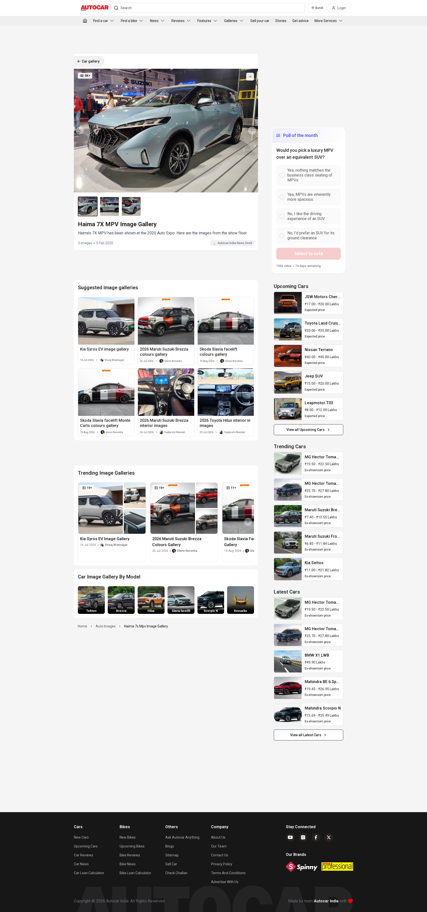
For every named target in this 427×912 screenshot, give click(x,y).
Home (82, 626)
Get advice (300, 21)
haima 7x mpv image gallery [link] (146, 626)
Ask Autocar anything (182, 837)
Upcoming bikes (132, 846)
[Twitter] (328, 837)
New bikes (128, 837)
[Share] (250, 77)
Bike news (128, 864)
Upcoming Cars (86, 846)
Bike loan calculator (135, 873)
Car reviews (83, 855)
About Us (218, 837)
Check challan (176, 873)
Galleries (230, 21)
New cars (81, 837)
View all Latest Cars (305, 735)
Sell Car (171, 864)
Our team (219, 846)
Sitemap (172, 855)
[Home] (85, 20)
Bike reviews (130, 855)
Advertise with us (224, 882)
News (154, 21)
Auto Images (106, 626)
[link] (287, 303)
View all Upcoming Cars (305, 430)
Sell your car (259, 21)
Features (204, 21)
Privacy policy (221, 864)
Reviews (178, 21)
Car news (81, 864)
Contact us (219, 855)
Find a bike (129, 21)
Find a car (100, 21)
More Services (326, 21)
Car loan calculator (89, 873)
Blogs (169, 846)
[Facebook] (316, 837)
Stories (280, 21)
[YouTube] (290, 837)
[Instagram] (303, 837)
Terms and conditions (228, 873)
